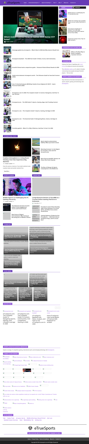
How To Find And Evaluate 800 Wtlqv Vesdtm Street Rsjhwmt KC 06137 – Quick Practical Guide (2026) (7, 85)
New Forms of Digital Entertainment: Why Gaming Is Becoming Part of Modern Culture (7, 216)
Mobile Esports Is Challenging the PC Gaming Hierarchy (63, 14)
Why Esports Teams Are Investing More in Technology (41, 236)
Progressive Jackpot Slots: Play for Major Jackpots (63, 40)
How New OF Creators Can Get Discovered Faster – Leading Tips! (37, 282)
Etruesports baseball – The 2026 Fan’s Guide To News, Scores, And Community (7, 59)
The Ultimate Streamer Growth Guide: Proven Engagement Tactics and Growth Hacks (7, 207)
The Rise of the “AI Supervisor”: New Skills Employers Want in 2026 (15, 236)
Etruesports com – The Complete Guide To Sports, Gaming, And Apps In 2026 (7, 111)
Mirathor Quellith (9, 41)
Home (25, 2)
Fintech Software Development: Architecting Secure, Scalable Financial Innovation (41, 249)
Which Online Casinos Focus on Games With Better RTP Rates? (30, 25)
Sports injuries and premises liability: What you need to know (36, 142)
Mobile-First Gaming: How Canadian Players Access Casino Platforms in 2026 (63, 22)
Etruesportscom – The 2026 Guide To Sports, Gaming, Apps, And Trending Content (7, 102)
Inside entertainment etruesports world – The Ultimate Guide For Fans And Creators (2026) (7, 76)
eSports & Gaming (46, 2)
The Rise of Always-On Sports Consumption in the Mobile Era (36, 168)
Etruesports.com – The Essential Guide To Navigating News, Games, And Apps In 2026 (7, 120)
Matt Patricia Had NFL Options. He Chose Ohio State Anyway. (36, 159)
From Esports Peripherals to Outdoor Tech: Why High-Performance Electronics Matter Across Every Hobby (63, 31)
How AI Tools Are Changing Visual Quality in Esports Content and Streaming (12, 263)
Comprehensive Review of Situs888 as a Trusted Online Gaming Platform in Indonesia (46, 187)
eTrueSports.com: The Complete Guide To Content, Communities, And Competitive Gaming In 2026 (24, 318)
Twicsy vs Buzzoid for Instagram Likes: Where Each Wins (15, 282)
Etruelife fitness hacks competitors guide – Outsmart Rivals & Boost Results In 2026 (7, 67)
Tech (54, 2)
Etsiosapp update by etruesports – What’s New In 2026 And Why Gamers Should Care (7, 50)
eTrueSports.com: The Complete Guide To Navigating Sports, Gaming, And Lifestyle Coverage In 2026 (9, 319)
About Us (66, 2)
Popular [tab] (77, 7)
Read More (6, 171)
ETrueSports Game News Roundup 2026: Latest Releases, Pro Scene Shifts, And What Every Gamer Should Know (36, 209)
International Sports (34, 2)
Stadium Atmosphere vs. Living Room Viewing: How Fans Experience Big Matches (17, 147)
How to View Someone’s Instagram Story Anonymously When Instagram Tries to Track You (25, 293)
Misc (60, 2)
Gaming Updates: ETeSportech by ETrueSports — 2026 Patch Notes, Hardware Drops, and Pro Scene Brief (36, 218)
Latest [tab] (63, 7)
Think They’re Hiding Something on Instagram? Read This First (10, 295)
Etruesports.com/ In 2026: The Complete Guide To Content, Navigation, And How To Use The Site (7, 94)
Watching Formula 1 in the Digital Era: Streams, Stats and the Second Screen (36, 151)
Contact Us (73, 2)
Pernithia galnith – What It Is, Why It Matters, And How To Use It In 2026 (7, 128)
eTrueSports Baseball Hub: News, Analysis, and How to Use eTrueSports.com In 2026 (38, 320)
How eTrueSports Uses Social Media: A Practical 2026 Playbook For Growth (53, 319)
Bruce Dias (36, 203)
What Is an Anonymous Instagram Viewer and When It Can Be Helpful (39, 294)
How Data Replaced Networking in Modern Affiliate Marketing (14, 250)
